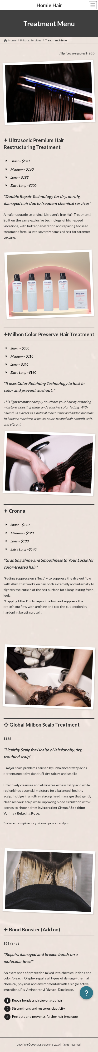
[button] (86, 992)
